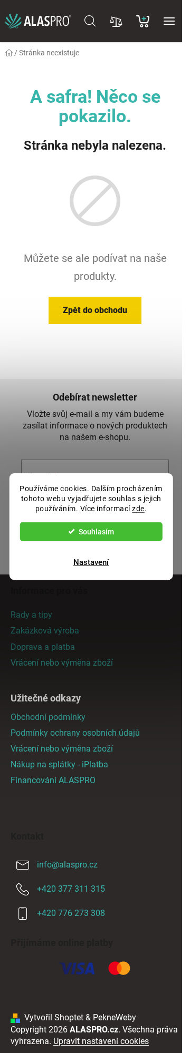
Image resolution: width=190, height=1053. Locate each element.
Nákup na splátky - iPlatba (59, 764)
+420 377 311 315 (71, 889)
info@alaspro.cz (67, 865)
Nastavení (91, 562)
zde (138, 508)
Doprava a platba (43, 647)
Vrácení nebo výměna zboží (62, 663)
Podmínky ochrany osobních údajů (75, 733)
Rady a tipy (31, 615)
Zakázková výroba (45, 631)
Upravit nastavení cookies (101, 1041)
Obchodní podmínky (48, 717)
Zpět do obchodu (95, 310)
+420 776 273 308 (71, 913)
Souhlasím (96, 531)
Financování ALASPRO (53, 780)
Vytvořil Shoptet (53, 1017)
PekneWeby (114, 1017)
